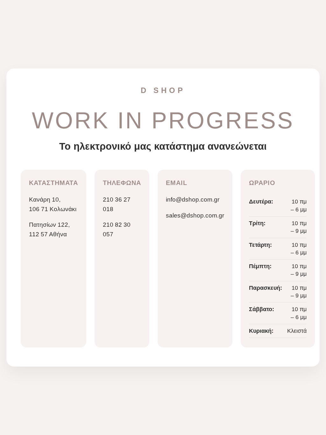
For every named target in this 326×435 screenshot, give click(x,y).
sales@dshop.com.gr (195, 215)
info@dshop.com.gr (192, 199)
